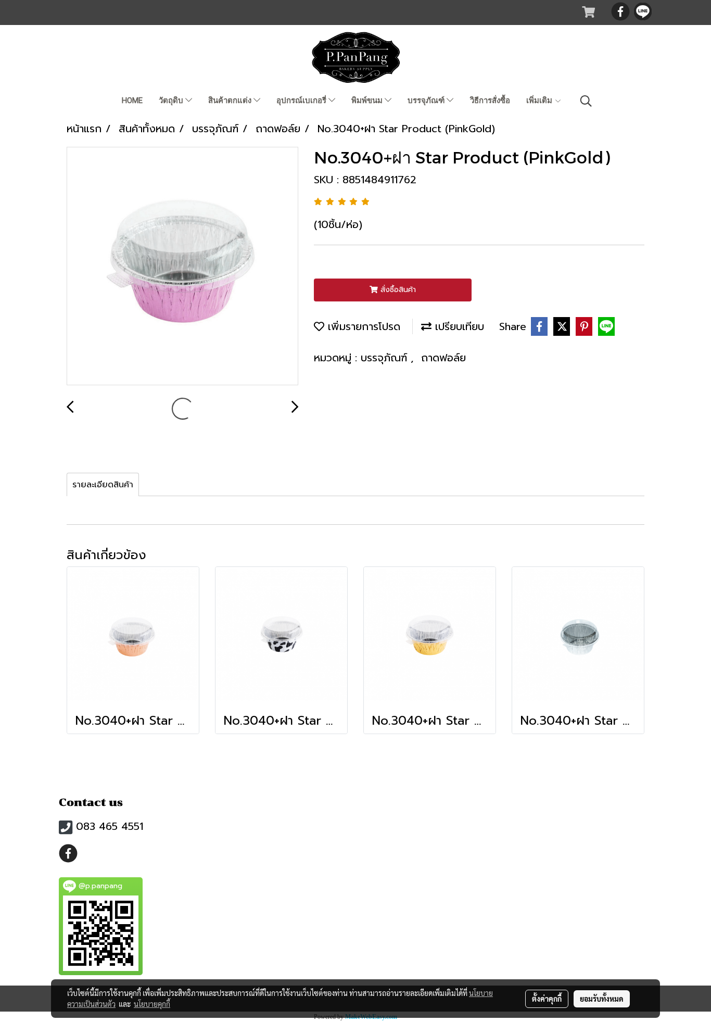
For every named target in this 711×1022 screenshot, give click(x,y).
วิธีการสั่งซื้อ (490, 100)
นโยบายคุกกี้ (152, 1003)
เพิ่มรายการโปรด (362, 326)
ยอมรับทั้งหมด (602, 998)
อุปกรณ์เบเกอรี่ (302, 100)
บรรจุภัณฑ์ (427, 100)
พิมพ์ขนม (368, 100)
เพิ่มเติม (540, 100)
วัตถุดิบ (172, 100)
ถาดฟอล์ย (443, 357)
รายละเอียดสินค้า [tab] (102, 484)
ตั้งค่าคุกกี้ (547, 998)
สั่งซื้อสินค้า (397, 289)
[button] (586, 101)
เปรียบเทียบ (457, 326)
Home (132, 100)
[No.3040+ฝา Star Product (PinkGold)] (182, 266)
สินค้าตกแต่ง (230, 100)
